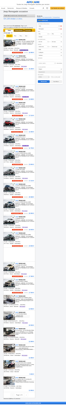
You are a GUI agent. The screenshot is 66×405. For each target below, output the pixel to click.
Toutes (9, 30)
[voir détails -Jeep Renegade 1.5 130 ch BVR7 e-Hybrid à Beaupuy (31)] (9, 283)
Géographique (56, 17)
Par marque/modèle (47, 17)
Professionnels (19, 30)
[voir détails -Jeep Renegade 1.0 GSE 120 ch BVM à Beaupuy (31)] (9, 89)
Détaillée (39, 17)
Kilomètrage (41, 39)
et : (50, 33)
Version (40, 58)
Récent (9, 36)
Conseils (32, 8)
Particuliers (28, 30)
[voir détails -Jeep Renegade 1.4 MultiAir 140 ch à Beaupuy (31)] (9, 122)
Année (39, 44)
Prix (39, 31)
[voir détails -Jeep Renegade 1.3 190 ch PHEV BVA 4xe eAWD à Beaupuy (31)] (9, 155)
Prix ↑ (15, 36)
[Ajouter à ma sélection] (13, 40)
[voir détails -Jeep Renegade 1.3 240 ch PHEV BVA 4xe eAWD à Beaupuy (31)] (9, 187)
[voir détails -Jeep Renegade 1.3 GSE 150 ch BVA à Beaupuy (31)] (9, 106)
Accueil (3, 8)
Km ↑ (26, 36)
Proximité (40, 74)
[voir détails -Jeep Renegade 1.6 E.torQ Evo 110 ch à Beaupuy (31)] (9, 138)
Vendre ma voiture (58, 8)
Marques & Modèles (21, 8)
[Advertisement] (50, 95)
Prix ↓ (21, 36)
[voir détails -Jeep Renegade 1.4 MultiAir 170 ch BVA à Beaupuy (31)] (9, 59)
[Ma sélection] (47, 8)
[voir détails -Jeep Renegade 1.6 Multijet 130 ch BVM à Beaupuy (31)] (9, 266)
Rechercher (10, 8)
